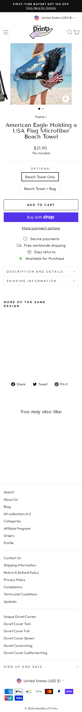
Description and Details (35, 271)
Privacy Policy (15, 580)
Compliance (13, 587)
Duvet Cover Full (17, 631)
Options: (41, 168)
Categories (12, 521)
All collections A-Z (17, 514)
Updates (10, 601)
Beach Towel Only (40, 176)
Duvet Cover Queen (19, 638)
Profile (9, 543)
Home (40, 117)
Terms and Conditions (20, 594)
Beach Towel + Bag (40, 188)
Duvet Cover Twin (17, 624)
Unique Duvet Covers (20, 617)
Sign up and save (23, 666)
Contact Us (12, 558)
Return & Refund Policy (21, 572)
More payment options (41, 228)
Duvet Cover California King (25, 653)
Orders (9, 536)
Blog (7, 507)
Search (9, 492)
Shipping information (32, 281)
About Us (11, 499)
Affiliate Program (17, 528)
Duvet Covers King (18, 646)
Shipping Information (20, 565)
